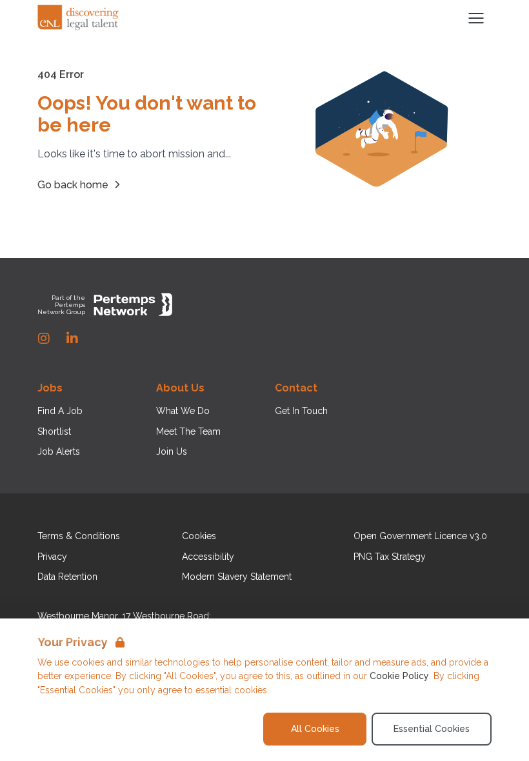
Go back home (72, 185)
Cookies (199, 536)
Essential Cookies (432, 729)
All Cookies (315, 729)
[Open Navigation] (476, 18)
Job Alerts (58, 451)
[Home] (78, 18)
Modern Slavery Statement (237, 576)
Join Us (171, 451)
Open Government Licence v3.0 (420, 536)
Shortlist (54, 431)
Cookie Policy (399, 676)
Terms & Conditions (78, 536)
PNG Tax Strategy (390, 556)
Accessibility (208, 556)
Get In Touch (301, 411)
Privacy (52, 556)
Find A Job (60, 411)
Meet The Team (188, 431)
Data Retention (67, 576)
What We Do (183, 411)
